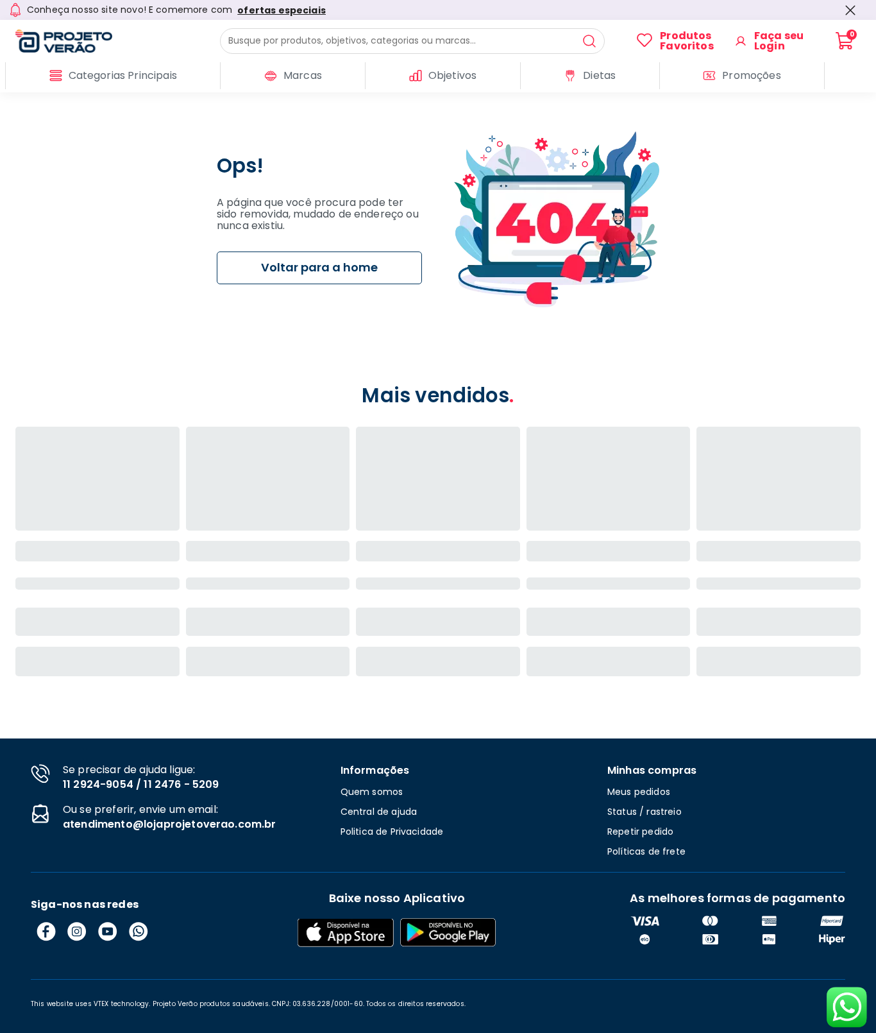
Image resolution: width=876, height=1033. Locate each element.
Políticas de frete (646, 851)
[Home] (117, 41)
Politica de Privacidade (392, 831)
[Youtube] (107, 931)
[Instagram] (77, 931)
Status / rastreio (644, 811)
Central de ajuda (379, 811)
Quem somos (372, 791)
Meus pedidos (638, 791)
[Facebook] (46, 931)
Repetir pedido (640, 831)
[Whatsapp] (138, 931)
